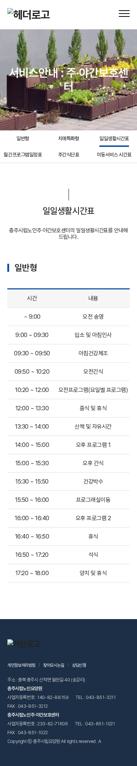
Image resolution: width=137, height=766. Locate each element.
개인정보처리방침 (21, 665)
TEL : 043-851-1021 (95, 723)
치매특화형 (68, 138)
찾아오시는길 (53, 665)
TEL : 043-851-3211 (95, 697)
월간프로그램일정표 (23, 155)
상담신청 (79, 665)
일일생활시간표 (114, 138)
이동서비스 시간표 (114, 155)
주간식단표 (68, 155)
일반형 (22, 138)
